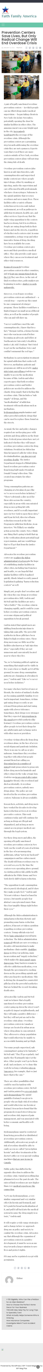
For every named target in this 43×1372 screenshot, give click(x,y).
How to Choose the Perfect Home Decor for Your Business (21, 1306)
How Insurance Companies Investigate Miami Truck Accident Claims (20, 1323)
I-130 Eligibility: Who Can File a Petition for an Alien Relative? (22, 1300)
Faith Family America (19, 16)
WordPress (16, 1366)
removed (8, 942)
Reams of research (12, 267)
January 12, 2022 (9, 48)
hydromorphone (11, 412)
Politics (19, 48)
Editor (20, 1278)
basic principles (17, 935)
